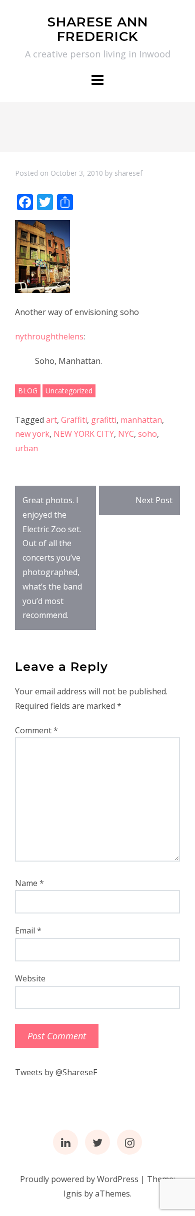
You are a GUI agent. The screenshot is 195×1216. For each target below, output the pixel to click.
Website (30, 978)
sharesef (128, 173)
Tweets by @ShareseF (56, 1072)
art (51, 419)
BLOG (28, 390)
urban (26, 448)
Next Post (154, 500)
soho (147, 433)
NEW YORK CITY (84, 433)
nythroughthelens (49, 336)
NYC (126, 433)
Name (29, 883)
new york (32, 433)
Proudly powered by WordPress (79, 1179)
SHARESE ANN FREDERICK (98, 29)
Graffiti (74, 419)
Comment (36, 730)
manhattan (141, 419)
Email (28, 930)
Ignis (73, 1193)
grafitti (103, 419)
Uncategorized (69, 390)
